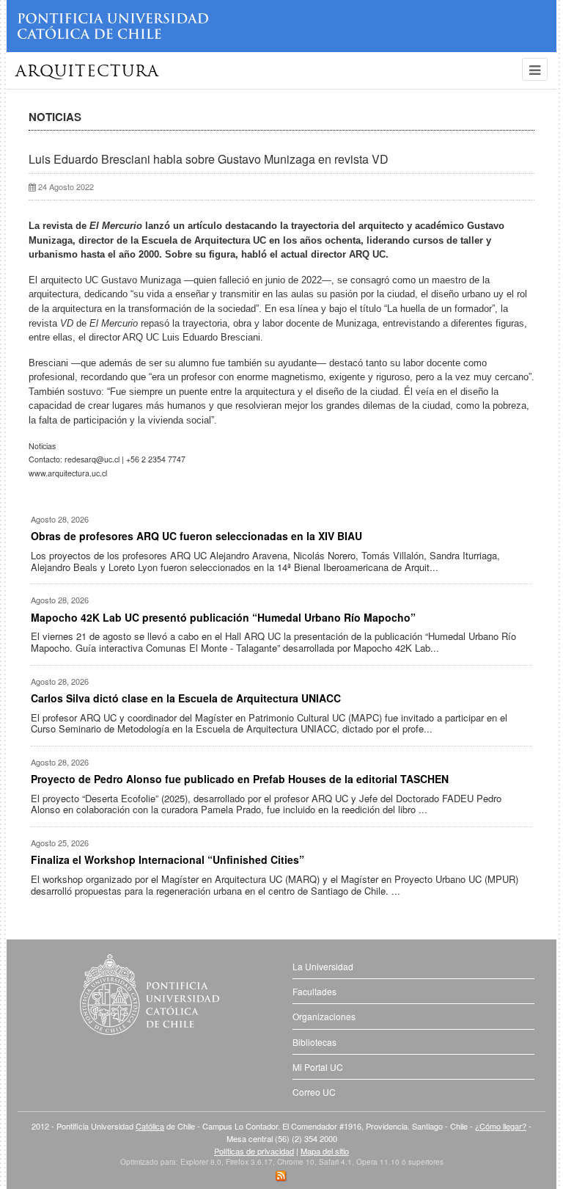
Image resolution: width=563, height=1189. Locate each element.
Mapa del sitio (325, 1151)
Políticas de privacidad (254, 1151)
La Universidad (322, 966)
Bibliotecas (314, 1042)
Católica (150, 1126)
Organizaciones (324, 1016)
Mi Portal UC (317, 1067)
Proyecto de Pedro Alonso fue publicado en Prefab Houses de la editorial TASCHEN (240, 778)
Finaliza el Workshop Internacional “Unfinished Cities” (167, 859)
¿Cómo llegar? (500, 1126)
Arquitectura (87, 72)
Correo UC (314, 1092)
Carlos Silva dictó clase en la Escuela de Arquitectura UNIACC (186, 698)
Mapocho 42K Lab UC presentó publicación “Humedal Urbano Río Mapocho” (223, 617)
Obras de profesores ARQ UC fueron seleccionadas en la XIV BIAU (196, 535)
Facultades (314, 991)
